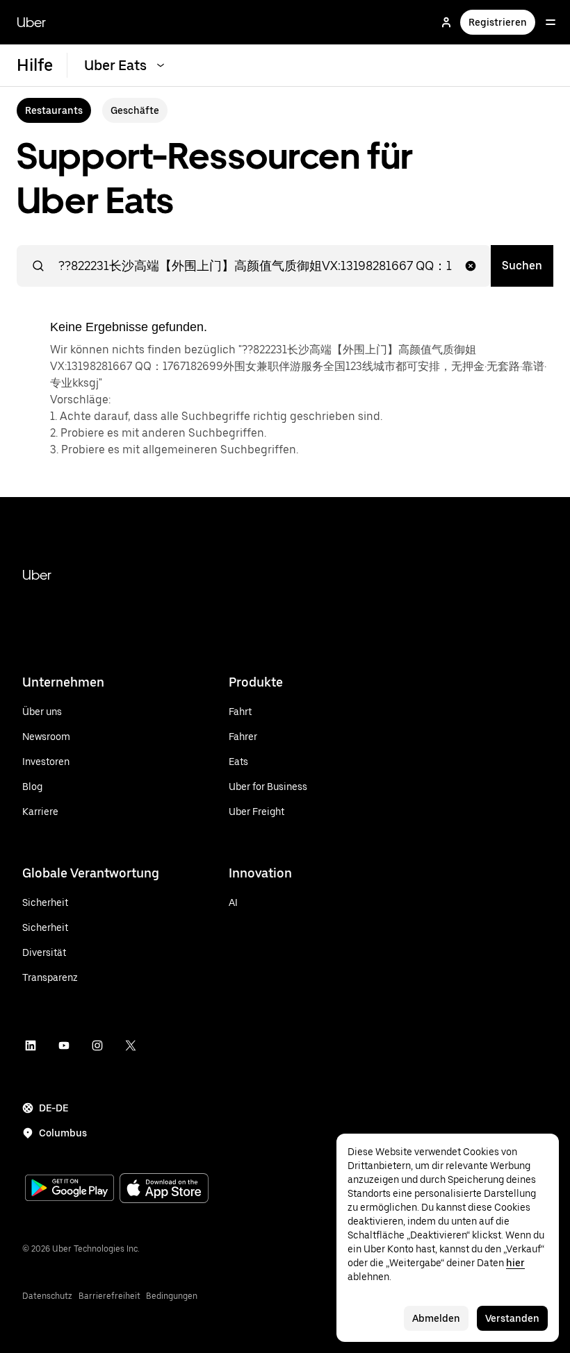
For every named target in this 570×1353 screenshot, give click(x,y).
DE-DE (53, 1108)
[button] (470, 266)
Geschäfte (135, 110)
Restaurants (54, 110)
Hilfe (35, 65)
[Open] (550, 22)
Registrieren (498, 22)
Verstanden (512, 1318)
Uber (31, 22)
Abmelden (436, 1318)
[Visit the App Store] (164, 1189)
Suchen (522, 265)
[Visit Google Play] (69, 1189)
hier (515, 1262)
